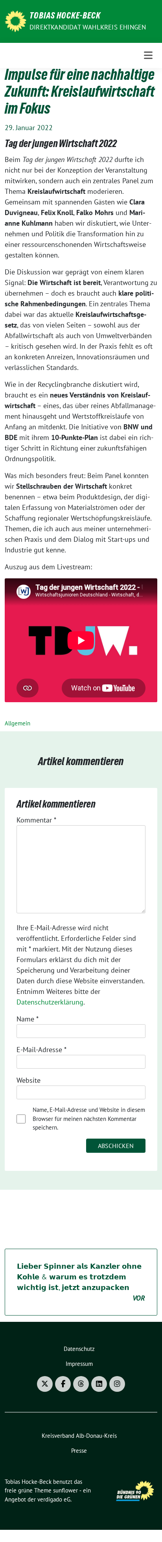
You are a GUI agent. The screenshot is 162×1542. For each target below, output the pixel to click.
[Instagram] (117, 1384)
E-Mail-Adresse (41, 1049)
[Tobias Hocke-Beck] (15, 20)
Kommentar (36, 819)
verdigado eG (53, 1499)
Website (28, 1080)
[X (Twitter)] (45, 1384)
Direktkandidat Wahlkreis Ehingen (87, 27)
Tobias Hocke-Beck (65, 16)
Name (28, 1018)
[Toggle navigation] (148, 55)
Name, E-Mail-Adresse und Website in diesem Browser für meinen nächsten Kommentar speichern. (89, 1118)
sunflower (65, 1490)
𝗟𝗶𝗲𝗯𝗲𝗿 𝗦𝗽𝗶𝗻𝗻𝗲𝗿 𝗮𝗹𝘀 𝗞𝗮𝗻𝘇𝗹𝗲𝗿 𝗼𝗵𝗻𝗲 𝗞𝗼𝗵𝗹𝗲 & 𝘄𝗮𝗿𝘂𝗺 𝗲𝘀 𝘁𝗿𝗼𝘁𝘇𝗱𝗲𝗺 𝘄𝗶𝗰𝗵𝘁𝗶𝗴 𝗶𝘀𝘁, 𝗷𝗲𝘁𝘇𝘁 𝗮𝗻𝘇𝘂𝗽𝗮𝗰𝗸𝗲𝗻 (81, 1282)
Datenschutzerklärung (50, 1002)
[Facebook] (63, 1384)
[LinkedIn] (99, 1384)
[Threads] (81, 1384)
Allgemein (17, 723)
